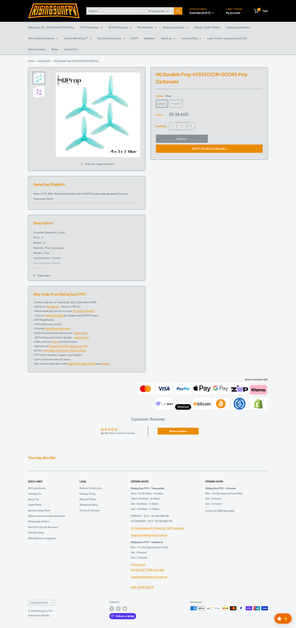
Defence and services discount (46, 515)
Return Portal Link (90, 488)
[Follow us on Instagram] (118, 608)
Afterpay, (82, 363)
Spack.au (166, 38)
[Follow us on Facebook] (111, 608)
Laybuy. (105, 363)
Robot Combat (36, 49)
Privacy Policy (87, 493)
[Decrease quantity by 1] (172, 126)
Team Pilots (35, 504)
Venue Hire (70, 49)
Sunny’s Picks (189, 38)
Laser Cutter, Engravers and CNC (227, 38)
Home (31, 61)
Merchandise (145, 27)
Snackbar (149, 38)
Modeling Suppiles (174, 27)
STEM (134, 38)
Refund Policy (87, 499)
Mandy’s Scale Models (207, 27)
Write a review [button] (178, 431)
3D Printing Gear (118, 27)
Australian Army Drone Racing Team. (65, 350)
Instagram (53, 306)
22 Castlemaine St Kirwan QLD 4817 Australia (157, 528)
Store (55, 341)
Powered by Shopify (38, 615)
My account (233, 12)
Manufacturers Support (42, 538)
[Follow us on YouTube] (124, 608)
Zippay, (71, 363)
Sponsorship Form (39, 510)
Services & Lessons (109, 38)
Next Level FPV (78, 346)
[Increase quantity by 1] (191, 126)
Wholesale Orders (39, 521)
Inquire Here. (81, 337)
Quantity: (161, 126)
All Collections (36, 488)
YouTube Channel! (84, 310)
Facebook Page (54, 315)
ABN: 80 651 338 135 (142, 587)
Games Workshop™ (76, 38)
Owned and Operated (57, 328)
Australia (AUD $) (38, 602)
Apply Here (80, 332)
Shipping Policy (88, 504)
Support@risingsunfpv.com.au (149, 535)
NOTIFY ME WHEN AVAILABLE (209, 148)
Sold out (182, 138)
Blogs (54, 49)
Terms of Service (89, 510)
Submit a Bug (36, 532)
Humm (92, 363)
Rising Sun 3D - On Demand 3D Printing (51, 27)
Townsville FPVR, (58, 346)
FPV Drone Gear (89, 27)
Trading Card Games (238, 27)
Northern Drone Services (43, 527)
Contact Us (34, 493)
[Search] (178, 11)
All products (44, 61)
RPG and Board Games (41, 38)
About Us (33, 499)
